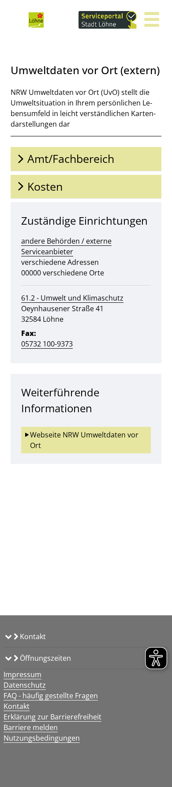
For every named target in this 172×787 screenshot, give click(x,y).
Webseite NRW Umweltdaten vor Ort (85, 440)
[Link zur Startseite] (36, 19)
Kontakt (32, 636)
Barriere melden (31, 727)
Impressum (22, 674)
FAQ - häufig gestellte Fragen (51, 695)
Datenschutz (25, 685)
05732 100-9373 (47, 344)
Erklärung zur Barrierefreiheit (52, 717)
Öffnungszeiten (44, 658)
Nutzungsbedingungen (42, 738)
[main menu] (151, 20)
